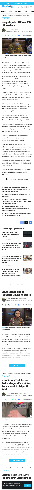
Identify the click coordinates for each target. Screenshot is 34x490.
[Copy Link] (15, 35)
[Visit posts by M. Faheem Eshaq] (4, 30)
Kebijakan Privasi (14, 485)
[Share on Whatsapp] (12, 35)
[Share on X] (8, 35)
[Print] (18, 35)
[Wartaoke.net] (8, 7)
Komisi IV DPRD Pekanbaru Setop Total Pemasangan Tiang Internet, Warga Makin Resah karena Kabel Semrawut (16, 201)
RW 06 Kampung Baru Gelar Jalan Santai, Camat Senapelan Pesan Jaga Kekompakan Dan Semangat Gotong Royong (16, 189)
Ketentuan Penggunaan (9, 486)
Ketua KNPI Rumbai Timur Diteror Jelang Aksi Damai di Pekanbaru (10, 234)
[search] (18, 7)
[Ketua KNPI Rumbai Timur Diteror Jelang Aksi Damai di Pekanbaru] (27, 234)
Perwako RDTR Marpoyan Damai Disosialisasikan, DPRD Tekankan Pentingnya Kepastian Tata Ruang (15, 208)
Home (3, 15)
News (7, 15)
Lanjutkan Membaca (17, 366)
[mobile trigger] (30, 7)
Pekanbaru (13, 15)
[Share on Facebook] (5, 35)
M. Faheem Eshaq (13, 29)
